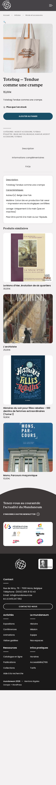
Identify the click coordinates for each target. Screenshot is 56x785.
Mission (33, 629)
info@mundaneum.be (21, 595)
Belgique (30, 134)
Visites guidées (10, 640)
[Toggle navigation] (51, 5)
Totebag (37, 132)
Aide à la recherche (13, 673)
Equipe (33, 634)
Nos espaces (36, 640)
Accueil (6, 15)
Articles (17, 15)
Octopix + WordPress (12, 685)
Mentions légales (31, 681)
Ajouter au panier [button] (47, 278)
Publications (9, 662)
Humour (38, 134)
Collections (9, 667)
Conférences (10, 629)
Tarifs (33, 667)
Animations (9, 634)
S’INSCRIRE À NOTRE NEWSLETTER (19, 514)
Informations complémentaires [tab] (28, 157)
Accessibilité (36, 662)
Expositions (9, 623)
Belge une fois (20, 134)
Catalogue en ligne (12, 656)
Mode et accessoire (34, 15)
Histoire (34, 623)
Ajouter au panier (28, 116)
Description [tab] (28, 148)
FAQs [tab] (28, 166)
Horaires (34, 656)
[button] (4, 22)
